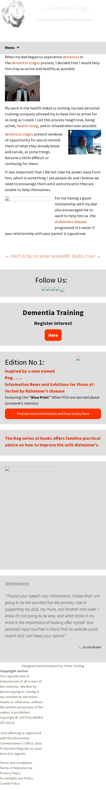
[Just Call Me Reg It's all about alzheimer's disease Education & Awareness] (53, 21)
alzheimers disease (71, 221)
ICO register (17, 753)
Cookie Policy (10, 783)
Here (53, 335)
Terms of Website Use (16, 768)
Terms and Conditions (16, 762)
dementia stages (26, 62)
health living (27, 125)
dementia (71, 56)
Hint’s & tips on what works (34, 256)
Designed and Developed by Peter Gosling (53, 666)
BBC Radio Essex (82, 256)
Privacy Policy (10, 773)
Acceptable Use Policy (16, 778)
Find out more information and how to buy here (53, 413)
